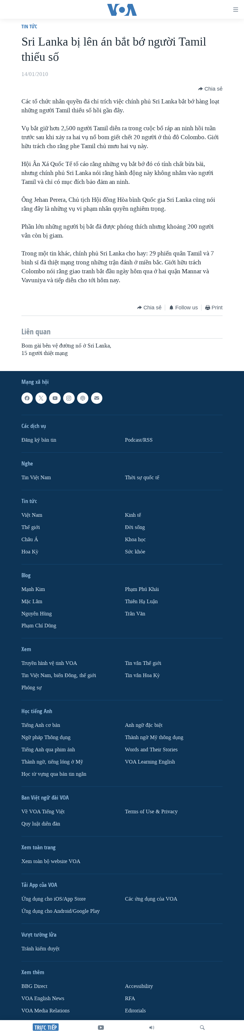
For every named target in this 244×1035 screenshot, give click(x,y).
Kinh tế (133, 515)
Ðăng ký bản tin (38, 440)
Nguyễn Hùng (36, 613)
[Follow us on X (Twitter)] (41, 398)
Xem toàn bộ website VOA (50, 861)
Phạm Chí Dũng (38, 625)
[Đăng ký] (96, 398)
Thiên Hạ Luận (141, 601)
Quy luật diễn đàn (40, 823)
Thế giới (30, 527)
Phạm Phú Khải (142, 589)
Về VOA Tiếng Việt (43, 811)
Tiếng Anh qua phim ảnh (48, 749)
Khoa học (135, 539)
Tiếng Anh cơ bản (40, 725)
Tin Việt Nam (36, 477)
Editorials (135, 1010)
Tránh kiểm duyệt (40, 948)
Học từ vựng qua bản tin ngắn (53, 774)
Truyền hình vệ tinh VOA (49, 663)
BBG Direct (34, 986)
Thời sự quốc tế (142, 477)
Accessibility (139, 986)
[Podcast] (82, 398)
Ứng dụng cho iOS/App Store (53, 899)
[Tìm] (202, 1027)
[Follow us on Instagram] (68, 398)
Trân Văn (135, 613)
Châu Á (29, 539)
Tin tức (29, 26)
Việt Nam (31, 515)
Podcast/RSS (139, 440)
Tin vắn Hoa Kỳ (142, 675)
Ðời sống (135, 527)
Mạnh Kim (33, 589)
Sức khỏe (135, 551)
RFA (130, 998)
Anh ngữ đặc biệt (143, 725)
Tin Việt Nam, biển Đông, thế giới (58, 675)
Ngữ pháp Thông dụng (46, 737)
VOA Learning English (150, 761)
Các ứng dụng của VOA (151, 899)
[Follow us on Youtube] (54, 398)
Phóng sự (31, 687)
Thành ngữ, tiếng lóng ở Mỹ (52, 761)
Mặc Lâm (31, 601)
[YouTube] (100, 1027)
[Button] (210, 88)
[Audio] (152, 1027)
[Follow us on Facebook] (27, 398)
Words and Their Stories (151, 749)
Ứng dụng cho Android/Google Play (60, 911)
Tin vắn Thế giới (143, 663)
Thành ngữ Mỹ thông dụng (154, 737)
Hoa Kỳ (29, 551)
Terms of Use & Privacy (151, 811)
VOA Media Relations (45, 1010)
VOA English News (42, 998)
